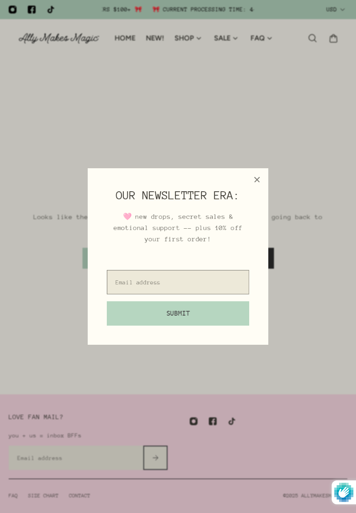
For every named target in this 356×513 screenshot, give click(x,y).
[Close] (257, 179)
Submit (178, 313)
